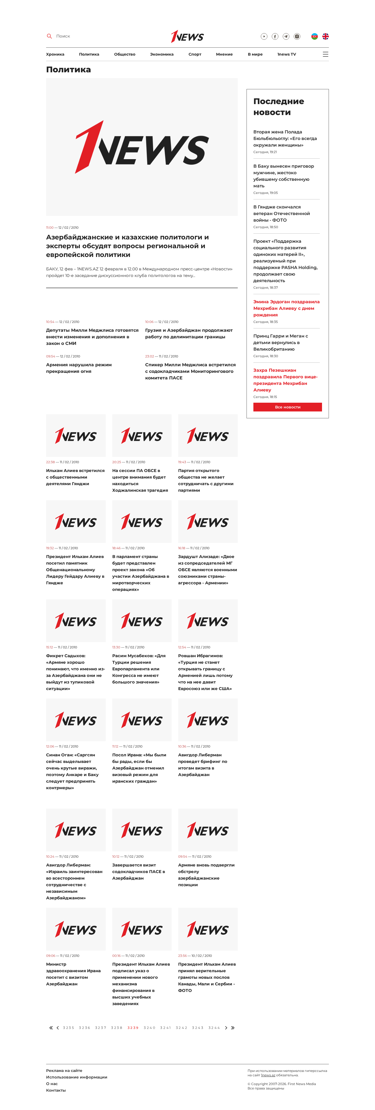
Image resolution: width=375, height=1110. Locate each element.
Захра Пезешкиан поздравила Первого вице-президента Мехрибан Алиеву (285, 380)
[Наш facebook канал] (275, 36)
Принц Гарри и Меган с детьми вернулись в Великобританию (280, 342)
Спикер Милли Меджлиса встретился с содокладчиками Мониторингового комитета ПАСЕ (190, 371)
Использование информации (76, 1077)
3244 (215, 1028)
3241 (165, 1028)
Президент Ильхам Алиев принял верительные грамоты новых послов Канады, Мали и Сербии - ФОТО (207, 977)
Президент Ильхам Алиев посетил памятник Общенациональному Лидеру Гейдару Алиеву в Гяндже (75, 569)
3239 (133, 1028)
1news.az (268, 1075)
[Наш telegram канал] (286, 36)
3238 (117, 1028)
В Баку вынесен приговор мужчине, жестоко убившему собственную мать (283, 176)
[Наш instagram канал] (297, 36)
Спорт (195, 54)
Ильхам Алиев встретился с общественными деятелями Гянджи (75, 477)
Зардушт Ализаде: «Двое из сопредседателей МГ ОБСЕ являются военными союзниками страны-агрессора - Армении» (207, 569)
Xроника (55, 54)
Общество (124, 54)
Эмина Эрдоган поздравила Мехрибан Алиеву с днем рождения (286, 308)
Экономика (161, 54)
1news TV (287, 54)
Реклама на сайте (64, 1070)
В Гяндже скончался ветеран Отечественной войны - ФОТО (281, 213)
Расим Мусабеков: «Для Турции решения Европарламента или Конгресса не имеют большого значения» (139, 669)
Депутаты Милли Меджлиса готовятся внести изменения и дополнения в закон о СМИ (92, 337)
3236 (85, 1028)
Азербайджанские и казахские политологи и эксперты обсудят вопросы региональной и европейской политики (127, 246)
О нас (52, 1084)
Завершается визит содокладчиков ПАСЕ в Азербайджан (138, 871)
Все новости (288, 407)
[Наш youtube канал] (264, 36)
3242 (182, 1028)
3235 (69, 1028)
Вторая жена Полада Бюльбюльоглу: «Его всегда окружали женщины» (285, 138)
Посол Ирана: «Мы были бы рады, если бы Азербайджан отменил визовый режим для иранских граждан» (139, 768)
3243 (198, 1028)
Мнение (224, 54)
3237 (101, 1028)
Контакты (56, 1090)
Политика (89, 54)
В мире (255, 54)
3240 (150, 1028)
